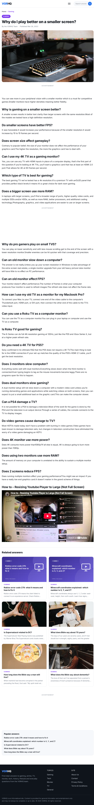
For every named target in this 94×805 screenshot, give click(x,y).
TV (48, 786)
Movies (50, 782)
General (50, 790)
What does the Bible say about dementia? (70, 675)
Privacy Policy (77, 782)
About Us (75, 775)
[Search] (90, 4)
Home (4, 11)
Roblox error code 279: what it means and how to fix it (26, 738)
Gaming (11, 11)
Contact (74, 778)
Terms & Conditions (79, 786)
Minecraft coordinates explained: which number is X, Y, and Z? (69, 588)
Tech (49, 778)
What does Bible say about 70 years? (68, 632)
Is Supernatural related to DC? (18, 632)
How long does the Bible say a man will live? (22, 752)
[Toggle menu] (69, 3)
